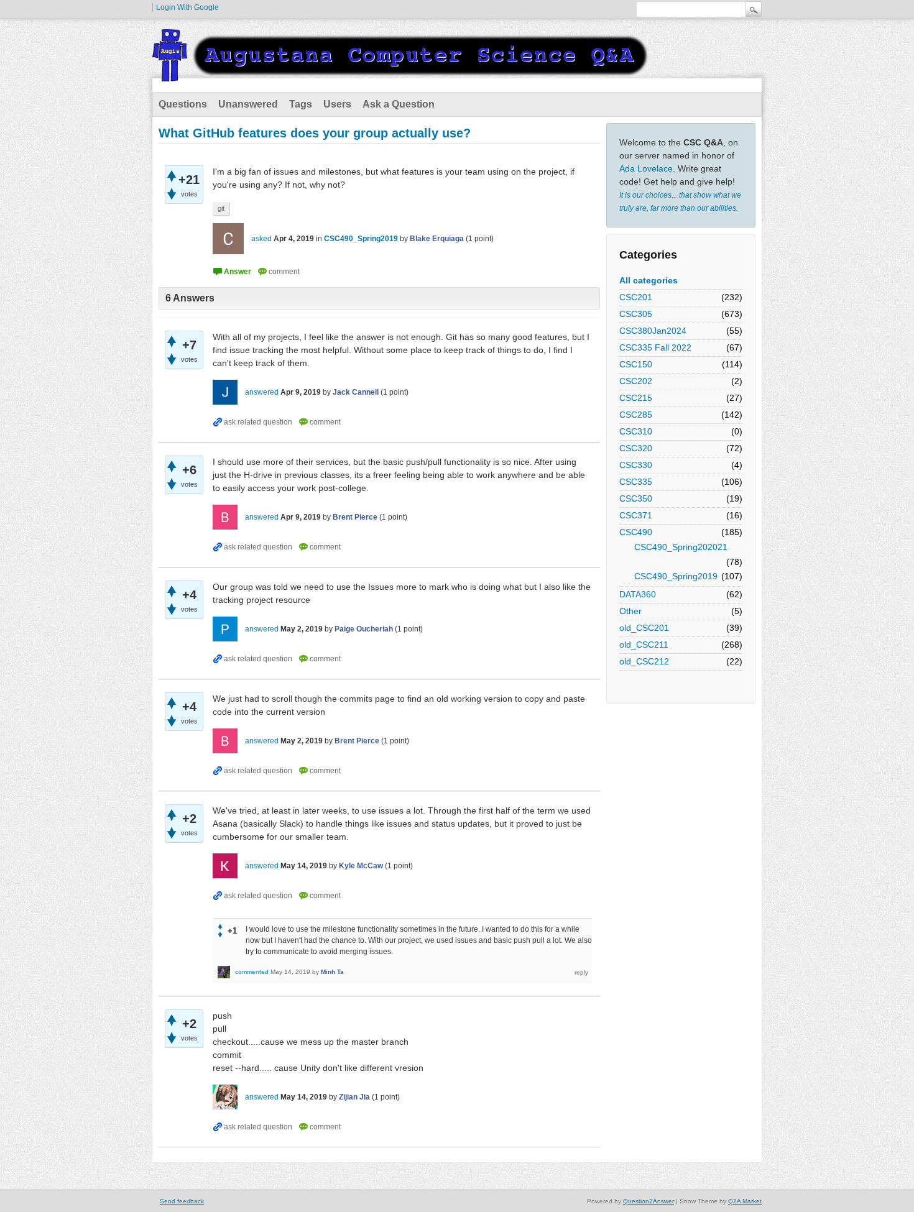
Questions (183, 104)
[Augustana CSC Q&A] (401, 74)
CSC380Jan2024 (652, 331)
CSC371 (635, 515)
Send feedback (182, 1201)
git (221, 208)
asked (261, 238)
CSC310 (635, 431)
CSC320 (635, 448)
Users (337, 104)
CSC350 (635, 498)
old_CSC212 (644, 661)
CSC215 (635, 398)
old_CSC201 (644, 628)
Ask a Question (398, 104)
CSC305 (635, 314)
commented (252, 971)
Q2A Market (745, 1201)
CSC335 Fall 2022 (655, 347)
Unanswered (248, 104)
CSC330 (635, 465)
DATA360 (637, 594)
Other (630, 611)
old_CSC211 (643, 645)
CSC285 (635, 415)
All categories (648, 280)
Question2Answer (648, 1201)
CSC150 (635, 364)
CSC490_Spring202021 (680, 547)
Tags (300, 104)
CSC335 (635, 482)
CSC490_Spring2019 (676, 576)
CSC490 (635, 532)
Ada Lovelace (646, 168)
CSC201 (635, 297)
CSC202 (635, 381)
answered (262, 392)
